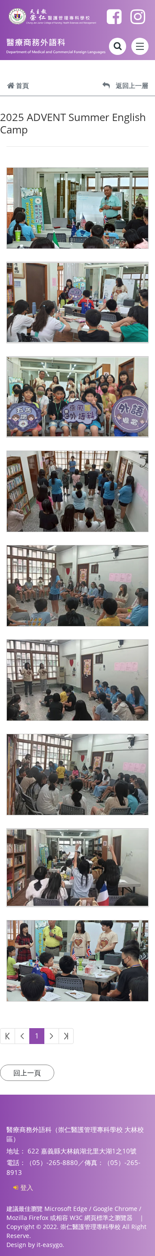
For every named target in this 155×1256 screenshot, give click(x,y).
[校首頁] (52, 16)
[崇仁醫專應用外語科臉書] (114, 16)
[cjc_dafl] (138, 16)
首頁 (22, 85)
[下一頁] (51, 1036)
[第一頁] (7, 1036)
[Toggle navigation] (140, 46)
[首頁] (55, 46)
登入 (26, 1187)
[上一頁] (22, 1036)
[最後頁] (66, 1036)
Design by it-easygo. (35, 1245)
